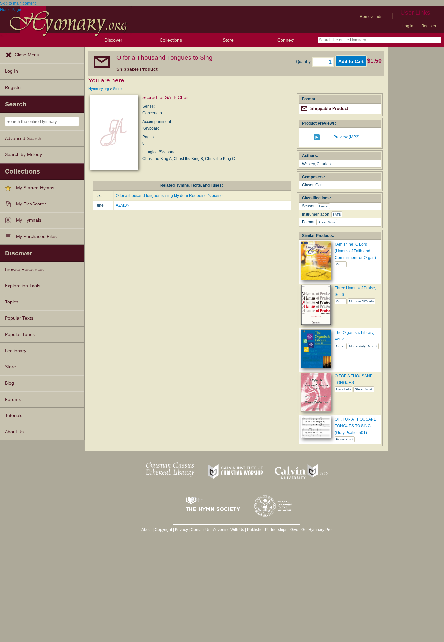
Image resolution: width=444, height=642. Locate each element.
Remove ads (371, 16)
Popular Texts (19, 318)
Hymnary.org (98, 89)
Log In (11, 71)
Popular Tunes (20, 334)
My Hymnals (28, 220)
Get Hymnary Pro (316, 529)
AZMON (123, 205)
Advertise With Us (228, 529)
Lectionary (15, 350)
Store (228, 40)
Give (294, 529)
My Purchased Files (36, 236)
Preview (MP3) (346, 137)
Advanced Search (23, 138)
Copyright (163, 529)
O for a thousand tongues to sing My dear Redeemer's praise (169, 195)
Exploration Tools (22, 285)
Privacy (181, 529)
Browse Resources (24, 269)
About (146, 529)
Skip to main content (18, 3)
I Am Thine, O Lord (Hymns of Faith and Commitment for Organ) (355, 251)
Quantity (304, 61)
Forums (13, 399)
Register (428, 26)
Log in (407, 26)
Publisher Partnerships (267, 529)
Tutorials (13, 415)
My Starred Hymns (35, 187)
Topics (11, 302)
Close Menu (27, 54)
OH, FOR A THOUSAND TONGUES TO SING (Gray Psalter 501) (356, 426)
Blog (9, 383)
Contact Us (200, 529)
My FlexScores (31, 204)
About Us (14, 431)
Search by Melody (23, 154)
